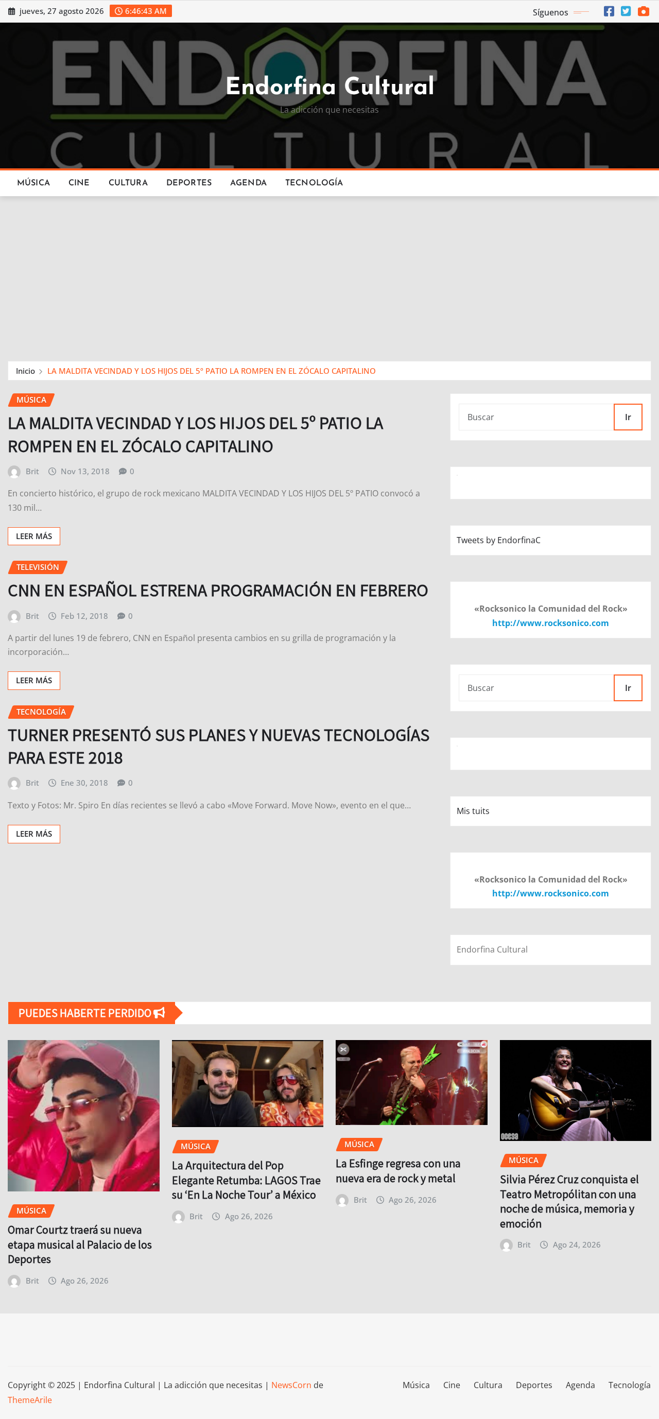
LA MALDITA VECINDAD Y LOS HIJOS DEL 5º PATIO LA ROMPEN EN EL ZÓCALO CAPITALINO (211, 371)
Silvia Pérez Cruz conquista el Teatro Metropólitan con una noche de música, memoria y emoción (569, 1201)
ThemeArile (30, 1400)
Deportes (189, 183)
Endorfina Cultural (330, 88)
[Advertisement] (329, 274)
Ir (628, 417)
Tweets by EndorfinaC (499, 540)
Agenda (248, 183)
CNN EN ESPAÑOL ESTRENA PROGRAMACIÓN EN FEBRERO (218, 589)
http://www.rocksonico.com (550, 623)
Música (33, 183)
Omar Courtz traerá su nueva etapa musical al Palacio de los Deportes (80, 1244)
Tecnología (314, 183)
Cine (79, 183)
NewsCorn (291, 1385)
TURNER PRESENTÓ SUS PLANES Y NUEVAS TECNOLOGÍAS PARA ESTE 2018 (218, 746)
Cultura (128, 183)
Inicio (25, 371)
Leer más (34, 536)
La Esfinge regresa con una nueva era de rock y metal (398, 1170)
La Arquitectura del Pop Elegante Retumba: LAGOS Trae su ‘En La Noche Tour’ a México (246, 1180)
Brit (32, 471)
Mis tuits (473, 811)
